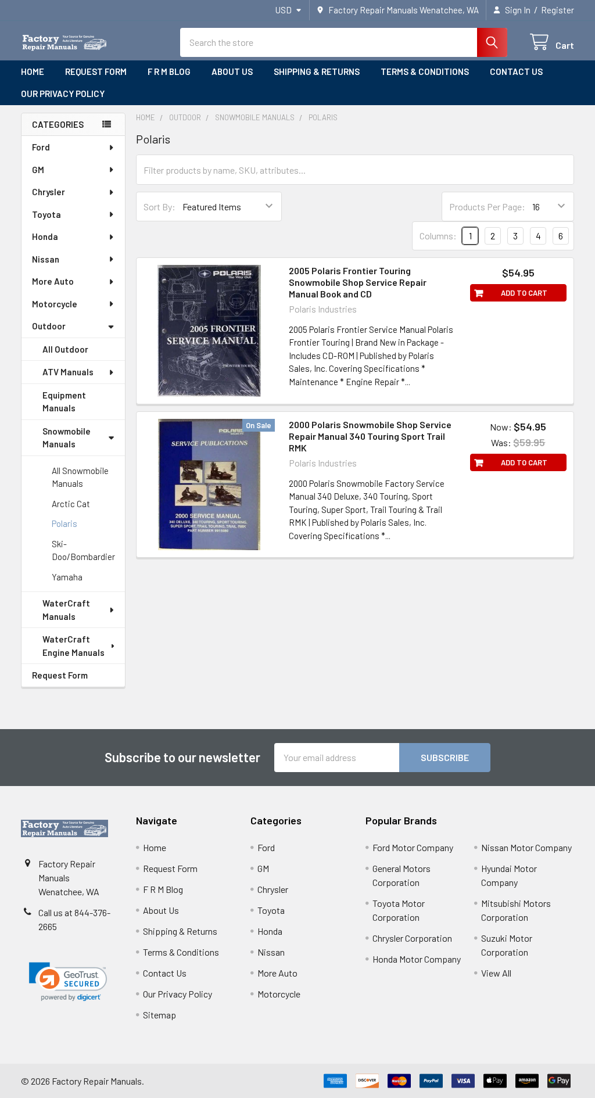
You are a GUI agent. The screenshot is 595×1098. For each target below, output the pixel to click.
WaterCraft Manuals (66, 610)
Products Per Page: (487, 206)
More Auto (53, 281)
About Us (232, 71)
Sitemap (159, 1014)
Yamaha (67, 577)
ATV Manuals (68, 372)
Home (32, 71)
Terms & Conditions (425, 71)
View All (496, 972)
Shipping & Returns (317, 71)
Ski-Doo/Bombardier (83, 550)
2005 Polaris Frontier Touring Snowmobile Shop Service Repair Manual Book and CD (357, 282)
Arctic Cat (71, 503)
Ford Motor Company (412, 847)
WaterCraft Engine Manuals (73, 646)
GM (38, 169)
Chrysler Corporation (412, 937)
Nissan (45, 259)
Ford (41, 147)
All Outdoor (65, 349)
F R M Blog (169, 71)
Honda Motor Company (416, 958)
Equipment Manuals (64, 402)
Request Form (96, 71)
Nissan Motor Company (526, 847)
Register (557, 10)
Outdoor (49, 326)
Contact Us (516, 71)
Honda (45, 236)
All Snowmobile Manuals (80, 477)
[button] (68, 982)
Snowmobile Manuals (66, 438)
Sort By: (159, 206)
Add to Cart (524, 292)
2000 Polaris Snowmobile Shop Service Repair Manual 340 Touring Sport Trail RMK (370, 436)
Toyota (46, 214)
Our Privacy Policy (63, 93)
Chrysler (48, 191)
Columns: (438, 235)
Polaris (64, 523)
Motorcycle (54, 304)
